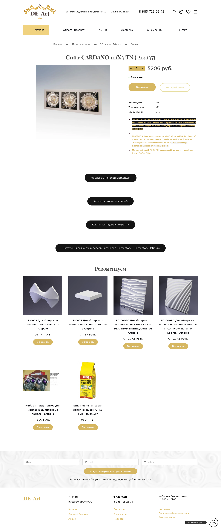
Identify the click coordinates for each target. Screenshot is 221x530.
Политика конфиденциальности (174, 513)
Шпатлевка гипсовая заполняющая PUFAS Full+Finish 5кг (88, 409)
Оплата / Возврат (73, 30)
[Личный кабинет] (181, 12)
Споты (134, 44)
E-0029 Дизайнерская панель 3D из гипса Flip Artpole (42, 324)
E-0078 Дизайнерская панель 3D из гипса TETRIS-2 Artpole (88, 324)
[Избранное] (188, 12)
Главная (57, 44)
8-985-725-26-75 (153, 11)
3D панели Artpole (110, 44)
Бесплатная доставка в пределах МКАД (86, 12)
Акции (103, 30)
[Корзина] (195, 12)
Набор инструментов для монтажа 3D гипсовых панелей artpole (42, 409)
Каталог (73, 509)
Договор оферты (167, 517)
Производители (81, 44)
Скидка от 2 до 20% (120, 12)
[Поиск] (174, 12)
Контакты (183, 30)
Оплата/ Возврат (78, 514)
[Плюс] (142, 68)
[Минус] (131, 68)
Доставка (127, 30)
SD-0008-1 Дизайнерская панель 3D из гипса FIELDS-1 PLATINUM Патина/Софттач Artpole (178, 326)
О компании (155, 30)
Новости (119, 518)
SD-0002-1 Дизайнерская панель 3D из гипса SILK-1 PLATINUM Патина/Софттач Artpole (133, 326)
